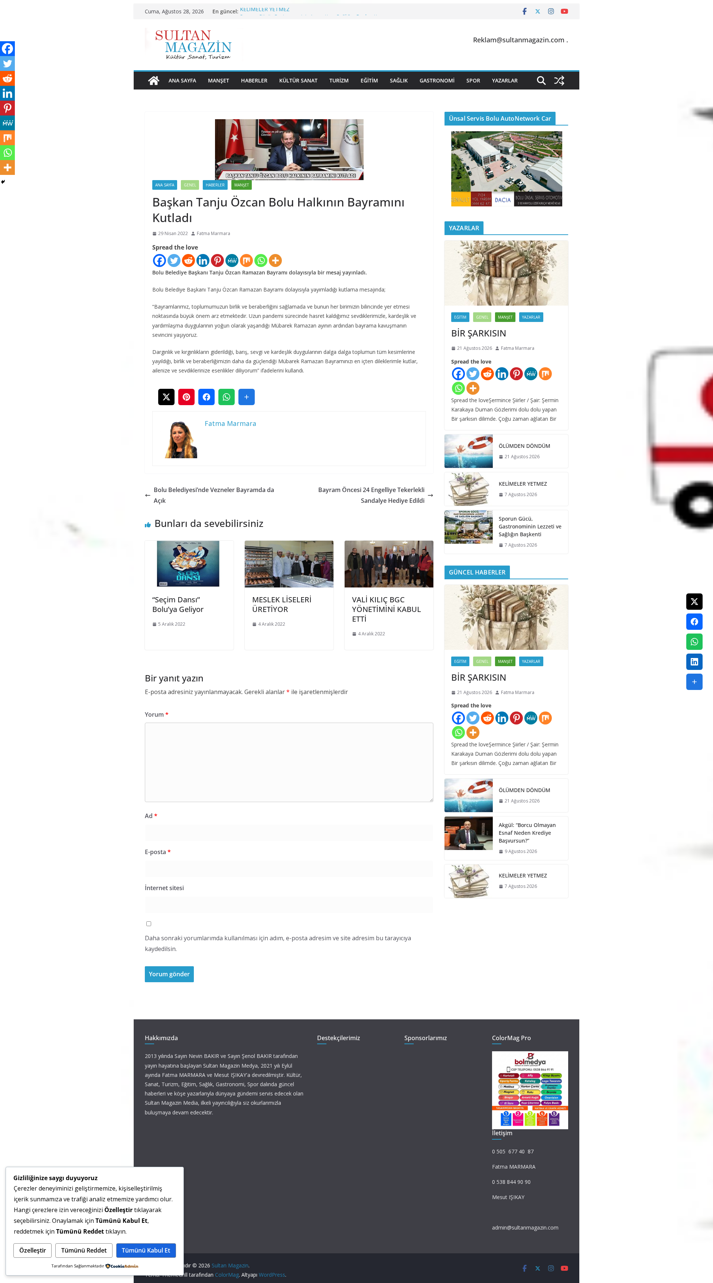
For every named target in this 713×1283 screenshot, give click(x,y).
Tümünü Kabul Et (146, 1250)
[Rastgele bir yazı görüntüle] (559, 80)
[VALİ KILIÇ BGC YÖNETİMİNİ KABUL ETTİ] (389, 546)
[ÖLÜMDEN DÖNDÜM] (469, 451)
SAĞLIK (399, 80)
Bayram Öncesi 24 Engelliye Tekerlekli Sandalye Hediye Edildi (370, 495)
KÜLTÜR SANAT (298, 80)
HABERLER (254, 80)
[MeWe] (231, 260)
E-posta (158, 852)
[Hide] (3, 182)
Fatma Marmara (213, 233)
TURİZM (339, 80)
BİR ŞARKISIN (478, 333)
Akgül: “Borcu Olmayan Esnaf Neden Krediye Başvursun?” (527, 832)
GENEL (190, 185)
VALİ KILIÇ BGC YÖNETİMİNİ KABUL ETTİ (386, 609)
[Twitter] (173, 260)
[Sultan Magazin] (154, 80)
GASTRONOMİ (437, 80)
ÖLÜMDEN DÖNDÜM (524, 445)
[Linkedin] (202, 260)
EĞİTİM (369, 80)
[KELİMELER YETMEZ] (469, 489)
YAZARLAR (505, 80)
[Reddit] (188, 260)
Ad (151, 816)
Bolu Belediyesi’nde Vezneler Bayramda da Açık (214, 495)
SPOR (473, 80)
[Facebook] (159, 260)
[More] (275, 260)
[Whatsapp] (260, 260)
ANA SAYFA (182, 80)
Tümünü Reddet (84, 1250)
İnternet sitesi (164, 888)
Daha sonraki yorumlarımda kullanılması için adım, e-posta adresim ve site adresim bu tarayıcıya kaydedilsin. (278, 943)
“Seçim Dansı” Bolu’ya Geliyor (178, 604)
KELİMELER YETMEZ (265, 11)
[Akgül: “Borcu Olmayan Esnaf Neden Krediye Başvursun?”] (469, 838)
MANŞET (218, 80)
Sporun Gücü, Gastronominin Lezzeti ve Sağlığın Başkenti (530, 526)
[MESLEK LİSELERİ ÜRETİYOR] (289, 546)
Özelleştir (32, 1250)
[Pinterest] (217, 260)
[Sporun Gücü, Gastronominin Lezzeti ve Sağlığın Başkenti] (469, 532)
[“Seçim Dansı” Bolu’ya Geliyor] (189, 546)
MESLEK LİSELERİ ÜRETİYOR (282, 604)
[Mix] (246, 260)
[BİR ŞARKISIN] (506, 273)
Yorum (157, 714)
